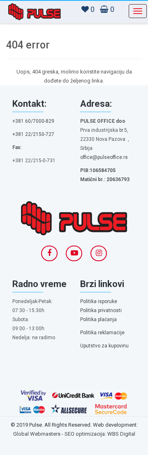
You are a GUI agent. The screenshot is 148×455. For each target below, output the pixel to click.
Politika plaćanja (98, 319)
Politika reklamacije (102, 333)
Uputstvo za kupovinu (104, 346)
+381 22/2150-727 (33, 134)
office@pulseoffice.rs (104, 157)
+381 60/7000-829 (33, 121)
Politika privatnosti (101, 310)
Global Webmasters (36, 434)
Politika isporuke (98, 301)
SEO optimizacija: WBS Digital (100, 434)
